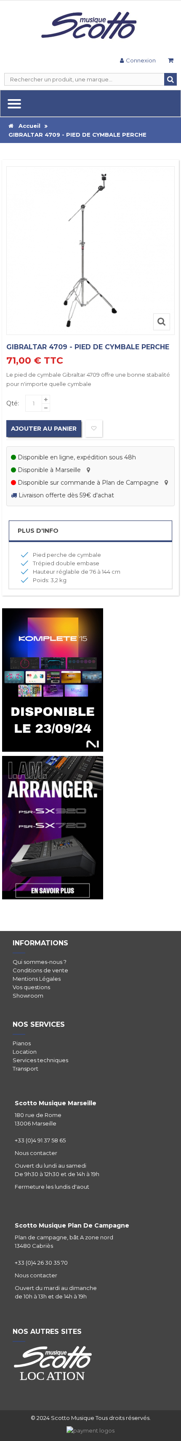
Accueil (26, 125)
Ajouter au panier (44, 428)
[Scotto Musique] (90, 26)
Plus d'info (38, 530)
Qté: (12, 403)
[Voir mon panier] (170, 61)
